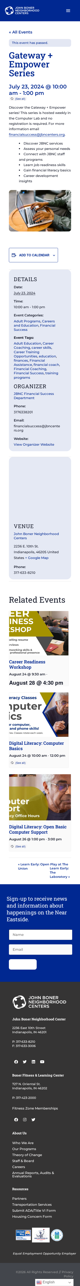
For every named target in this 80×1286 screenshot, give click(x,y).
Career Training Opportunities (26, 354)
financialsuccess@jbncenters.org (37, 134)
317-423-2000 (26, 1098)
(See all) (20, 98)
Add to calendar (34, 255)
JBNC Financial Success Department (34, 396)
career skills (41, 347)
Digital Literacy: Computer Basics (36, 745)
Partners (19, 1198)
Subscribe (22, 964)
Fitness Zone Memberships (35, 1108)
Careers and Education (34, 323)
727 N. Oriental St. (26, 1084)
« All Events (20, 32)
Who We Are (23, 1143)
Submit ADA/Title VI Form (34, 1210)
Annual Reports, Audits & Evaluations (33, 1174)
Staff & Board (23, 1161)
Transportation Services (32, 1204)
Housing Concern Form (32, 1216)
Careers (18, 1167)
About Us (19, 1133)
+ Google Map (36, 558)
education (47, 356)
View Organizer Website (34, 444)
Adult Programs (27, 321)
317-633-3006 (26, 1046)
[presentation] (38, 633)
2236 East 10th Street (29, 1028)
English (48, 1282)
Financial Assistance (29, 362)
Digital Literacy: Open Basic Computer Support (38, 829)
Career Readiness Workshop (27, 664)
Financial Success (29, 373)
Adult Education (27, 343)
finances (21, 360)
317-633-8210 (25, 1041)
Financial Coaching (30, 369)
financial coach (46, 365)
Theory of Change (27, 1155)
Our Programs (24, 1149)
